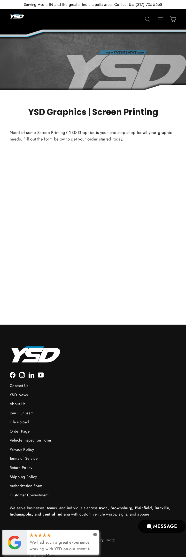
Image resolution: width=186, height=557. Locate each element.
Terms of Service (24, 458)
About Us (17, 404)
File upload (19, 422)
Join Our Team (22, 413)
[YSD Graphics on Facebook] (13, 374)
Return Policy (21, 467)
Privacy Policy (22, 449)
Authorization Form (26, 486)
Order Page (20, 431)
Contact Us (19, 385)
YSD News (19, 395)
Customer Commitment (29, 495)
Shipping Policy (23, 477)
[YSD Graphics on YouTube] (41, 374)
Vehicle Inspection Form (30, 440)
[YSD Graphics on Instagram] (22, 374)
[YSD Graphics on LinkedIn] (31, 374)
